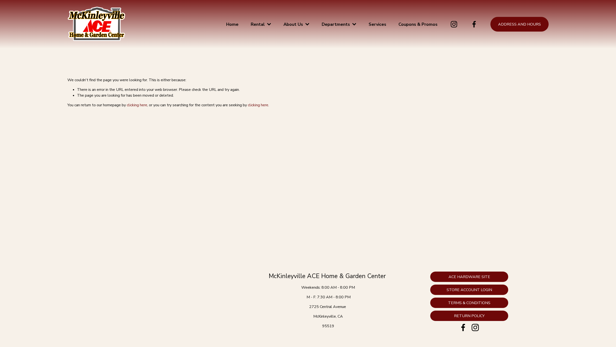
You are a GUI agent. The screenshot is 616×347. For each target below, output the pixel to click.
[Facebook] (474, 24)
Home (232, 24)
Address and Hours (519, 24)
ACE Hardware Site (469, 277)
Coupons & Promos (417, 24)
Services (377, 24)
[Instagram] (454, 24)
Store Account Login (469, 290)
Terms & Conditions (469, 303)
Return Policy (469, 316)
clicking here (137, 105)
